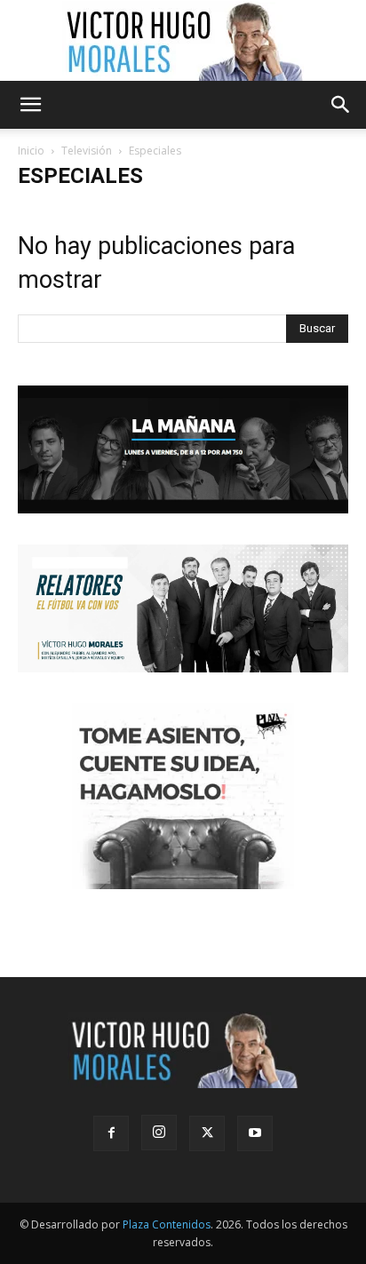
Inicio (31, 150)
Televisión (86, 150)
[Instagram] (159, 1132)
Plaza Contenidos (167, 1224)
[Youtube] (255, 1133)
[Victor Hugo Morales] (183, 41)
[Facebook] (111, 1133)
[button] (30, 105)
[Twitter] (207, 1133)
